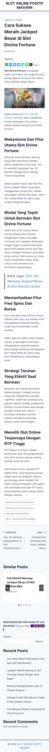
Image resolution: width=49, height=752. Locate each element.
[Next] (41, 588)
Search (7, 636)
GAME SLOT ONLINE (13, 20)
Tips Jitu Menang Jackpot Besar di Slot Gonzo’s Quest (25, 281)
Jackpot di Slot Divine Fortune (19, 508)
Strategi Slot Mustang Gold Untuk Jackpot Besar (38, 540)
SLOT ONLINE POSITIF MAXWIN (20, 519)
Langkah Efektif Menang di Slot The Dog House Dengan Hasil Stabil (24, 674)
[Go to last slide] (7, 588)
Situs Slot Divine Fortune (17, 513)
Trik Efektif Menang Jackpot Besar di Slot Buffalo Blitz (21, 582)
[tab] (19, 605)
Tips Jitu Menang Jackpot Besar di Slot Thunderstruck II (12, 540)
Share (36, 65)
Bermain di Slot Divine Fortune (19, 502)
